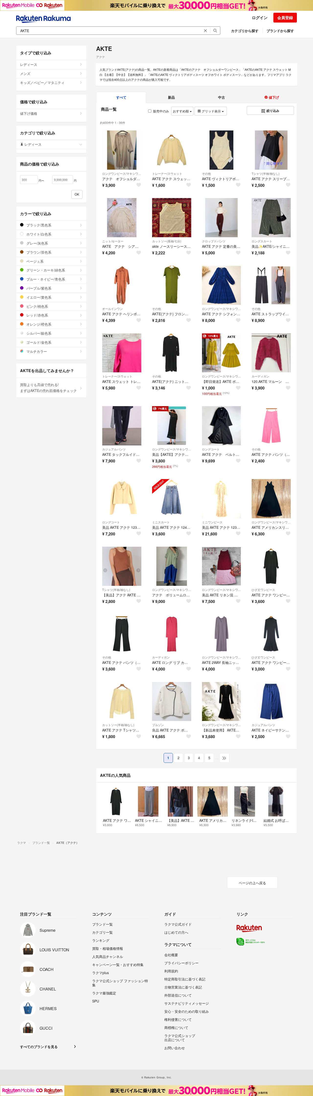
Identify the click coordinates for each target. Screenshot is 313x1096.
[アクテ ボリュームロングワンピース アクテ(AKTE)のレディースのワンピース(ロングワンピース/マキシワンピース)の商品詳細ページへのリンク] (171, 566)
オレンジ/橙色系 (38, 324)
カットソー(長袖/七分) (166, 241)
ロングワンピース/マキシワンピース (121, 173)
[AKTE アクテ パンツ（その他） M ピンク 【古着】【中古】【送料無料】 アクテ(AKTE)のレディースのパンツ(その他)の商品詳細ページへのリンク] (271, 425)
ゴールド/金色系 (38, 342)
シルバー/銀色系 (38, 333)
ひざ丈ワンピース (263, 590)
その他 (206, 173)
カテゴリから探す (244, 30)
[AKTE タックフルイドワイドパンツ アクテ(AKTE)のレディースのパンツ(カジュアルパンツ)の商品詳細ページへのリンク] (121, 425)
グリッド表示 (211, 111)
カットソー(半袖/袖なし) (118, 725)
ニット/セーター (112, 241)
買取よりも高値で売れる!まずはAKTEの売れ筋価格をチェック (48, 387)
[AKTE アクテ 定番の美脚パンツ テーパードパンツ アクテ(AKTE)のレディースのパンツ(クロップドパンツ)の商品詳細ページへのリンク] (221, 217)
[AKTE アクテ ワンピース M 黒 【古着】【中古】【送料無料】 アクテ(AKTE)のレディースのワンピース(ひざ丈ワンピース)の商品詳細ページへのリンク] (271, 566)
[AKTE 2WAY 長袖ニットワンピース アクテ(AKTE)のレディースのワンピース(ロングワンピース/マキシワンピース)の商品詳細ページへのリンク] (221, 633)
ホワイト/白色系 (38, 234)
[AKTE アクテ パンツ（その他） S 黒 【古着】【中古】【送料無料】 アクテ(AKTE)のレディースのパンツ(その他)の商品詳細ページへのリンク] (121, 633)
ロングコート (211, 449)
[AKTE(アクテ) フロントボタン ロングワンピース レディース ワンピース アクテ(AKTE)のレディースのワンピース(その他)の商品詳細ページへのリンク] (171, 285)
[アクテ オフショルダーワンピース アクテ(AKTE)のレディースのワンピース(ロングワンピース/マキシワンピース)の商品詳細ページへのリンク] (121, 150)
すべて (121, 97)
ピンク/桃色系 (36, 306)
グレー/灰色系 (36, 243)
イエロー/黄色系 (38, 297)
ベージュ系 (34, 261)
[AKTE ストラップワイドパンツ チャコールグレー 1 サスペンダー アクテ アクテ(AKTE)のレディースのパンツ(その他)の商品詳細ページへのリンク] (271, 285)
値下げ (273, 97)
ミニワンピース (212, 522)
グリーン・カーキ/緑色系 (45, 270)
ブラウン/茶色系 (38, 252)
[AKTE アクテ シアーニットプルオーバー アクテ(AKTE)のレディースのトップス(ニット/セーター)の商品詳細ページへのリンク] (121, 217)
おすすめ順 (181, 111)
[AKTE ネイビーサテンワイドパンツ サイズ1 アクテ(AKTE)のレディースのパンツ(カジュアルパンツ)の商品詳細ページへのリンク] (271, 701)
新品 (171, 97)
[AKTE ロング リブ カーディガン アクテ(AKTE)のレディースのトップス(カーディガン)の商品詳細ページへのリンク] (171, 633)
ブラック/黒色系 (38, 225)
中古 (221, 97)
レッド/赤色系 (36, 315)
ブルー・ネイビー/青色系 (45, 279)
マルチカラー (36, 351)
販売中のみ (161, 111)
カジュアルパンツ (114, 449)
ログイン (260, 17)
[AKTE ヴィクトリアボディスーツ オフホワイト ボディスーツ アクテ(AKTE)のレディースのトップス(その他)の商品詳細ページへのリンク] (221, 150)
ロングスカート (262, 241)
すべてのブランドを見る (39, 1046)
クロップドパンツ (213, 241)
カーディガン (260, 376)
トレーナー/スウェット (167, 173)
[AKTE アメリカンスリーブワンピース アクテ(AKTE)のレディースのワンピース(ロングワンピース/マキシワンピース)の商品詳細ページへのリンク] (271, 498)
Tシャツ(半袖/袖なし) (265, 173)
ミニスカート (161, 522)
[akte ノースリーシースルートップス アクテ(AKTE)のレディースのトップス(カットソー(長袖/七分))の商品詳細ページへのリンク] (171, 217)
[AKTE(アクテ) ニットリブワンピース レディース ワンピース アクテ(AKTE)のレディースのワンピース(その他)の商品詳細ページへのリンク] (171, 353)
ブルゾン (158, 725)
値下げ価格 (28, 113)
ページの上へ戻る (252, 882)
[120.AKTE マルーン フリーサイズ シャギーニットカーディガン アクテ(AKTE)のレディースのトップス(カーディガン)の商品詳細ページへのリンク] (271, 353)
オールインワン (112, 308)
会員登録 (285, 17)
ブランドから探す (280, 30)
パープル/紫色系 (38, 288)
